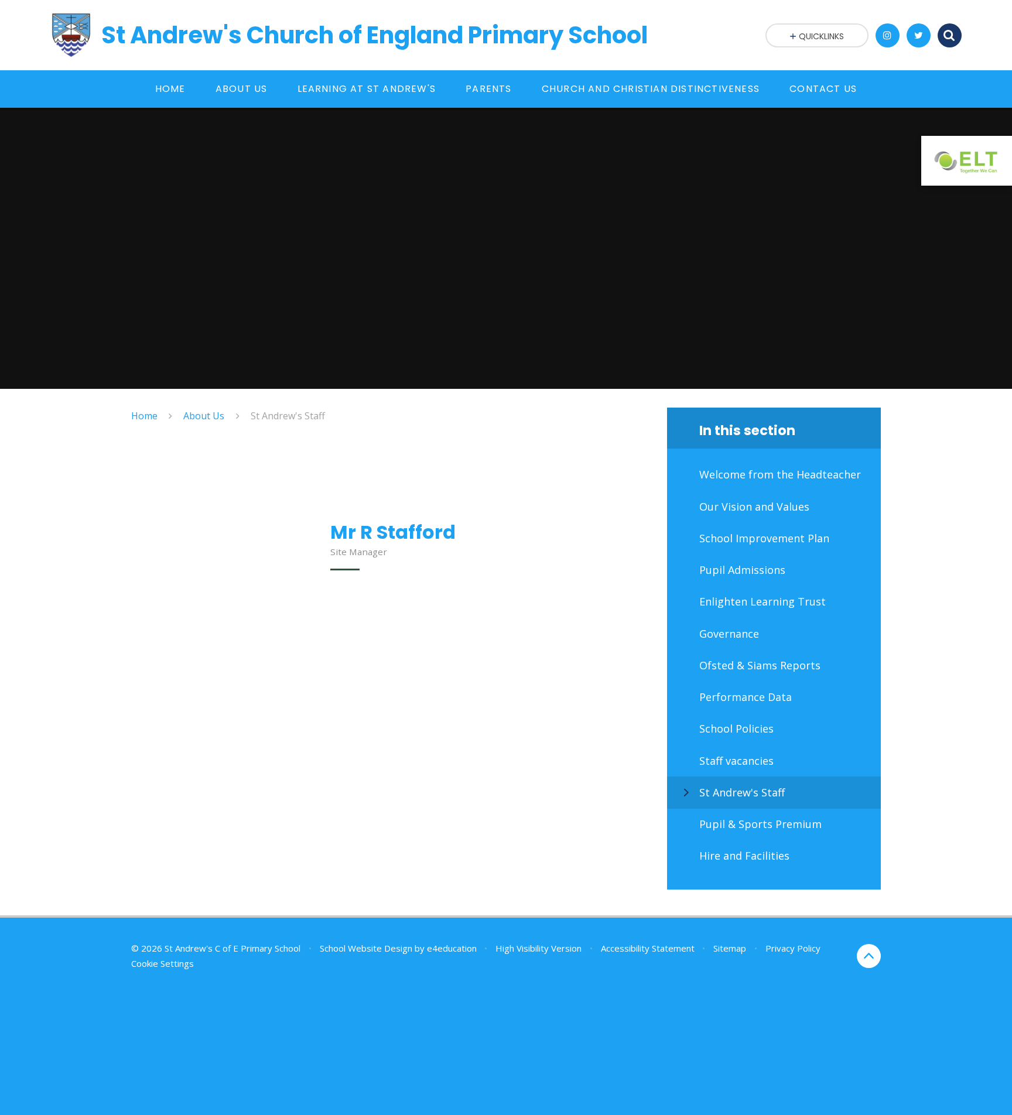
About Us (203, 415)
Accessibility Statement (648, 948)
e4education (452, 948)
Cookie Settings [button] (162, 963)
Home (144, 415)
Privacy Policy (792, 948)
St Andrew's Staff (288, 415)
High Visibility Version (538, 948)
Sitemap (729, 948)
